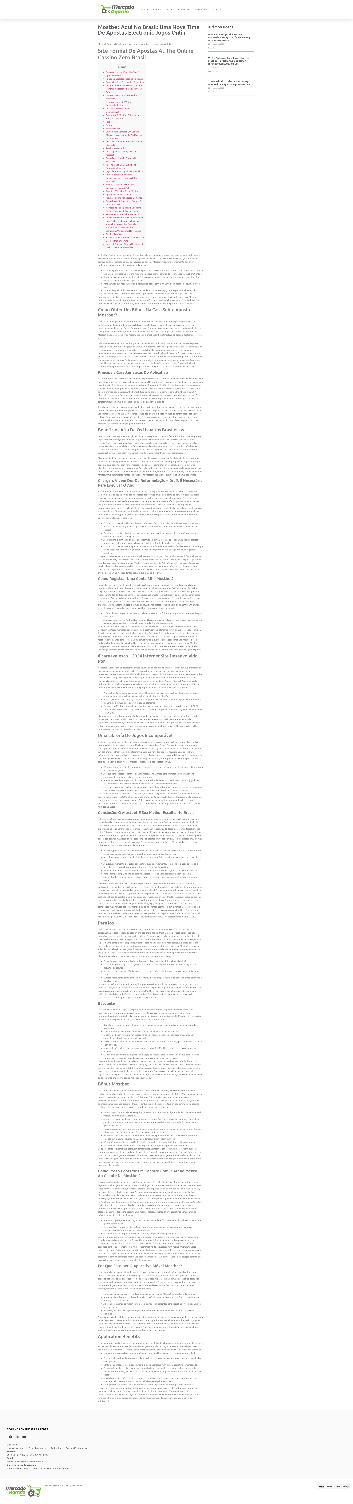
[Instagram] (17, 1437)
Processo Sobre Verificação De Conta (124, 197)
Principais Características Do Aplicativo (124, 78)
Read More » (213, 48)
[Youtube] (24, 1437)
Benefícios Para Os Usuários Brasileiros (125, 82)
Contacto (184, 9)
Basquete (110, 125)
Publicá (217, 9)
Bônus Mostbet (113, 128)
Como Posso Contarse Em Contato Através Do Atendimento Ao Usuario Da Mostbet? (124, 135)
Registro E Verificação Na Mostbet (122, 191)
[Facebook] (10, 1437)
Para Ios (109, 121)
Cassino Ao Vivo (113, 234)
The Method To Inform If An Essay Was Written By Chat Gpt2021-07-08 (229, 83)
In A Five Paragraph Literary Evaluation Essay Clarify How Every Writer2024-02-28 (229, 37)
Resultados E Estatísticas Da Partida (123, 214)
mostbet (190, 366)
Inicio (144, 9)
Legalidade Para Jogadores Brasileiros (124, 171)
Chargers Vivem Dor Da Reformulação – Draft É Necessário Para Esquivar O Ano (124, 88)
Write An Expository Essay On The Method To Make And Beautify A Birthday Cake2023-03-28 (228, 60)
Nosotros (201, 9)
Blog (170, 9)
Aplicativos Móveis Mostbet (119, 194)
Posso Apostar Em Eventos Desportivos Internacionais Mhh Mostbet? (121, 177)
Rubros (157, 9)
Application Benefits (116, 148)
